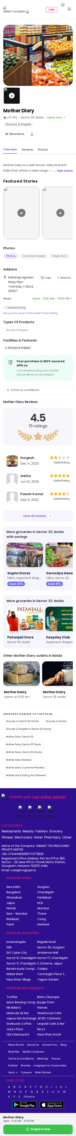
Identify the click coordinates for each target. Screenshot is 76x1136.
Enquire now (40, 1129)
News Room (16, 1045)
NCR (40, 903)
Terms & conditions (25, 390)
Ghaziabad (14, 898)
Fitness (7, 837)
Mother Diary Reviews (19, 760)
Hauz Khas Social (49, 1034)
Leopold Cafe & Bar (50, 1024)
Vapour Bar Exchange (21, 1018)
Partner (13, 1065)
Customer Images (33, 256)
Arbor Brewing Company (21, 1002)
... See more (63, 170)
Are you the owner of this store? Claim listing (30, 313)
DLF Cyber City (16, 953)
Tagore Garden (48, 980)
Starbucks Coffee (18, 1024)
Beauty (28, 831)
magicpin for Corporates (50, 1065)
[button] (12, 96)
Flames (42, 1008)
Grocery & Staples (17, 330)
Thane (41, 914)
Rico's (41, 1029)
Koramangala (16, 942)
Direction (65, 277)
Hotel (38, 837)
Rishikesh (12, 919)
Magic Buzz (59, 256)
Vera (11, 1072)
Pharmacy (52, 837)
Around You (49, 1045)
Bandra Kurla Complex (21, 969)
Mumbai (43, 908)
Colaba (42, 969)
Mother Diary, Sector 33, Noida (24, 752)
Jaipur (10, 903)
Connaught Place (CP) (52, 974)
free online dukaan (49, 796)
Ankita (25, 476)
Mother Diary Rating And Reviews (26, 775)
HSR (9, 947)
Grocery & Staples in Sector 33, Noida (28, 729)
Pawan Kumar (32, 494)
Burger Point (45, 1002)
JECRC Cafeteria (49, 1018)
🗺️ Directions (14, 134)
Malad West (14, 974)
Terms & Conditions (21, 1058)
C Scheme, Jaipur (49, 963)
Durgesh (27, 457)
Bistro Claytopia (48, 997)
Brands (25, 1065)
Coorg (41, 919)
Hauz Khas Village (18, 980)
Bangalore (13, 892)
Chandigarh (45, 892)
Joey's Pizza (14, 1029)
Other (67, 837)
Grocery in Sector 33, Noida (22, 721)
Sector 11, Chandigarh (21, 963)
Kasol (10, 924)
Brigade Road (46, 942)
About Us (33, 1045)
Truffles (11, 997)
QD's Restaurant (17, 1034)
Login (51, 9)
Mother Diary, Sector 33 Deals (23, 744)
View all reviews (34, 516)
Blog (63, 1045)
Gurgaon (43, 887)
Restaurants (11, 831)
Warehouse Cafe (49, 1013)
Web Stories (43, 1072)
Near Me (13, 1052)
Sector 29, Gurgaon (51, 947)
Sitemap (42, 1058)
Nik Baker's (13, 1008)
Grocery (56, 831)
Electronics (23, 837)
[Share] (32, 134)
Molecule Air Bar (17, 1013)
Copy (48, 277)
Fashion (41, 831)
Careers (26, 1072)
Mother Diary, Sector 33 (19, 736)
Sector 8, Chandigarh (21, 958)
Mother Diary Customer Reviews (25, 767)
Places (55, 1058)
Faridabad (44, 898)
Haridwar (43, 924)
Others (29, 1097)
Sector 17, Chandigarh (52, 958)
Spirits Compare (33, 1052)
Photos (10, 256)
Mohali (11, 908)
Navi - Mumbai (16, 914)
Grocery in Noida (56, 721)
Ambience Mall (47, 953)
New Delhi (13, 887)
